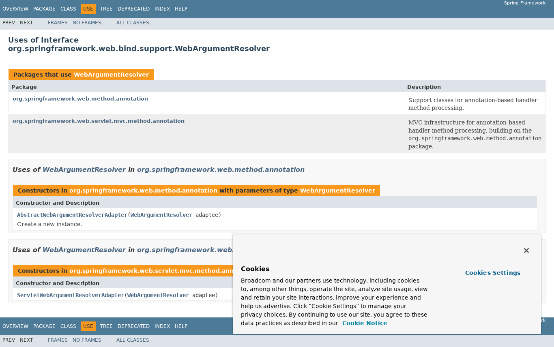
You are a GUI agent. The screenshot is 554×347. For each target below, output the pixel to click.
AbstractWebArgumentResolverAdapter (72, 215)
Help (181, 9)
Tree (106, 9)
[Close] (526, 250)
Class (68, 9)
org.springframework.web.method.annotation (80, 99)
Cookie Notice (363, 323)
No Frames (87, 23)
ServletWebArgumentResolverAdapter (70, 295)
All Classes (132, 23)
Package (44, 9)
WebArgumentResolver (111, 74)
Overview (15, 9)
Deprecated (134, 9)
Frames (58, 23)
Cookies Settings (492, 273)
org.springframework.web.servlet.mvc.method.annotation (99, 121)
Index (162, 9)
